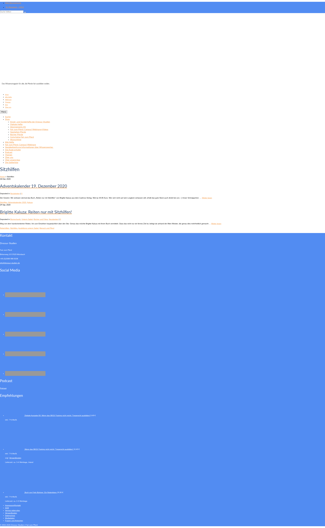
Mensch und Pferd (46, 228)
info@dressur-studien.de (10, 263)
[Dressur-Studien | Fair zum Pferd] (162, 48)
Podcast (3, 388)
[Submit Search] (25, 12)
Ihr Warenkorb (15, 7)
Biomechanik (15, 219)
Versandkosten (15, 458)
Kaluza (30, 202)
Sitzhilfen (3, 202)
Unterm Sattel (27, 219)
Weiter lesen (207, 198)
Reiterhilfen (4, 228)
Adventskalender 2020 (17, 202)
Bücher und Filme (41, 219)
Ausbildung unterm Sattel (28, 228)
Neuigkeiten (15, 194)
